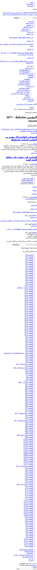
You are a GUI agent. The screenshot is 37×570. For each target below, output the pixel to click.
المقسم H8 (29, 377)
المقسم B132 (29, 307)
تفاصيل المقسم (32, 126)
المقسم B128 (29, 300)
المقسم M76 (29, 419)
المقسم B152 (29, 333)
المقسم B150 (29, 329)
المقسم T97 (29, 533)
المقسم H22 (29, 273)
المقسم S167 (29, 481)
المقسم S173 (29, 492)
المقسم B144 (29, 318)
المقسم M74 (29, 415)
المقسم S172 (29, 490)
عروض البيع (25, 28)
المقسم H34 (29, 344)
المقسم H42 (29, 358)
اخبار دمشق (9, 129)
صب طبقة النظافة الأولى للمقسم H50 (21, 37)
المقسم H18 (29, 269)
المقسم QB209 (28, 455)
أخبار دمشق (29, 23)
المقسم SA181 (28, 506)
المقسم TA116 (28, 541)
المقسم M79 (29, 424)
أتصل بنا (26, 97)
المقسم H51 (29, 369)
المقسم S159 (29, 468)
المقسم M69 (29, 406)
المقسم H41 (29, 357)
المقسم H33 (29, 342)
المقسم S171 (29, 488)
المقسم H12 (29, 258)
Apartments (29, 553)
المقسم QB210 (28, 457)
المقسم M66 (29, 400)
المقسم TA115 (28, 539)
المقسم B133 (29, 309)
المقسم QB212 (28, 461)
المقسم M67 (29, 402)
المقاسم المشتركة (23, 84)
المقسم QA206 (28, 444)
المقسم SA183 (28, 510)
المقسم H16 (29, 266)
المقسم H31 (29, 338)
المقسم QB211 (28, 459)
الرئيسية (30, 21)
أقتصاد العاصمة (25, 129)
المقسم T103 (29, 522)
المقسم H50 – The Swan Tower (23, 368)
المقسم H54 (29, 373)
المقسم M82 (29, 430)
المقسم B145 (29, 320)
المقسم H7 (29, 375)
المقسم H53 (29, 371)
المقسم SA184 (28, 512)
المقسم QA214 (28, 448)
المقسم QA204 (28, 440)
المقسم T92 (29, 530)
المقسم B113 (29, 546)
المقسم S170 (29, 486)
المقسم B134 (29, 311)
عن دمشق (30, 25)
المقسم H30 (29, 337)
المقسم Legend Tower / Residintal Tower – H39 (18, 353)
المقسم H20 (29, 271)
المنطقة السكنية (24, 70)
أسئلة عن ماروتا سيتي (22, 92)
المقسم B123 (29, 291)
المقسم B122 (29, 289)
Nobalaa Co (33, 565)
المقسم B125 (29, 295)
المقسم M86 (29, 433)
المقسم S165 (29, 477)
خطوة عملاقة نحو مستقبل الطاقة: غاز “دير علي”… (21, 229)
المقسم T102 (29, 521)
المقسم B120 (29, 286)
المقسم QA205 (28, 442)
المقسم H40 (29, 355)
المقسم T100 (29, 517)
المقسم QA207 (28, 446)
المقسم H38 (29, 351)
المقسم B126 (29, 297)
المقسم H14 (29, 262)
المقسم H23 (29, 275)
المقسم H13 (29, 260)
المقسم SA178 (28, 501)
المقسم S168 (29, 482)
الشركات (30, 101)
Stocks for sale (28, 551)
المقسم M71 (29, 409)
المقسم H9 (29, 379)
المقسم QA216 (28, 451)
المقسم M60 (29, 389)
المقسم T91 (29, 528)
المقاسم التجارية (24, 81)
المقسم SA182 (28, 508)
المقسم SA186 (28, 515)
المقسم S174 (29, 493)
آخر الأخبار (30, 32)
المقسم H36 (29, 348)
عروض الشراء (24, 30)
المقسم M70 (29, 408)
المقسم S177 (29, 499)
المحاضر (30, 77)
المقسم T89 (29, 524)
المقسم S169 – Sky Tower (25, 484)
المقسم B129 (29, 302)
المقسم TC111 (28, 543)
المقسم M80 (29, 426)
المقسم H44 (29, 362)
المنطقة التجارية (24, 72)
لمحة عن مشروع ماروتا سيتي (20, 93)
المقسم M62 (29, 393)
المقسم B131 (29, 306)
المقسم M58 (29, 386)
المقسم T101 (29, 519)
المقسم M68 (29, 404)
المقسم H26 (29, 280)
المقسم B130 (29, 304)
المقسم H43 (29, 360)
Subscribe (15, 244)
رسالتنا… (34, 194)
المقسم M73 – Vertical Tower (24, 413)
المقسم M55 (29, 380)
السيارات (29, 131)
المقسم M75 (29, 417)
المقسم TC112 (28, 544)
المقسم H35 (29, 346)
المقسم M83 (29, 431)
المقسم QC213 (28, 462)
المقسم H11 (29, 256)
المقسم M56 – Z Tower (25, 382)
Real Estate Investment (26, 549)
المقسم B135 (29, 313)
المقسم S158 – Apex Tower (24, 466)
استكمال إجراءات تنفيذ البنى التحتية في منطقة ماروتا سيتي (18, 220)
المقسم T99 (29, 537)
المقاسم (26, 79)
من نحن (30, 558)
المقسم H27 (29, 282)
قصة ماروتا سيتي (24, 88)
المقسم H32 (29, 340)
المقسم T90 (29, 526)
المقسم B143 (29, 317)
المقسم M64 (29, 397)
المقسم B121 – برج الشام (25, 287)
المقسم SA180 (28, 504)
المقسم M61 (29, 391)
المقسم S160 (29, 470)
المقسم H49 (29, 366)
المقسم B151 (29, 331)
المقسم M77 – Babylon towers (23, 420)
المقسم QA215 (28, 450)
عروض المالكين (28, 27)
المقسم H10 (29, 255)
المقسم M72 (29, 411)
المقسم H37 (29, 349)
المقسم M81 (29, 428)
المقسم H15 (29, 264)
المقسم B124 (29, 293)
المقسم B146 (29, 322)
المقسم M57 (29, 384)
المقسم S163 (29, 473)
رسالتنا (27, 95)
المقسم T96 (29, 532)
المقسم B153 (29, 335)
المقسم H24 (29, 276)
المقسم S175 (29, 495)
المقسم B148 (29, 326)
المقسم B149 (29, 327)
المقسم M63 (29, 395)
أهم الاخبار (17, 129)
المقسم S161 (29, 471)
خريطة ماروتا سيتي (23, 90)
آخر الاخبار (30, 49)
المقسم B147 (29, 324)
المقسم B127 (29, 298)
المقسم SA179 (28, 502)
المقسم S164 (29, 475)
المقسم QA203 (28, 439)
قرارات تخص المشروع (26, 73)
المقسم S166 (29, 479)
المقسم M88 (29, 437)
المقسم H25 (29, 278)
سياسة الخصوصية (27, 557)
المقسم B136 (29, 315)
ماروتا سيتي (29, 86)
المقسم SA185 (28, 513)
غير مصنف (29, 34)
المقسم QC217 (28, 464)
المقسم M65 (29, 399)
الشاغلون (30, 75)
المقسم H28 (29, 284)
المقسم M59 (29, 388)
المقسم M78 (29, 422)
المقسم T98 (29, 535)
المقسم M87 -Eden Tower (25, 435)
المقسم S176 (29, 497)
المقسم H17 (29, 267)
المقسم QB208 (28, 453)
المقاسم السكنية (24, 82)
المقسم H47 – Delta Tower (24, 364)
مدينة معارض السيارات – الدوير (23, 555)
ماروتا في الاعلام (28, 99)
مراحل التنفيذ (29, 68)
